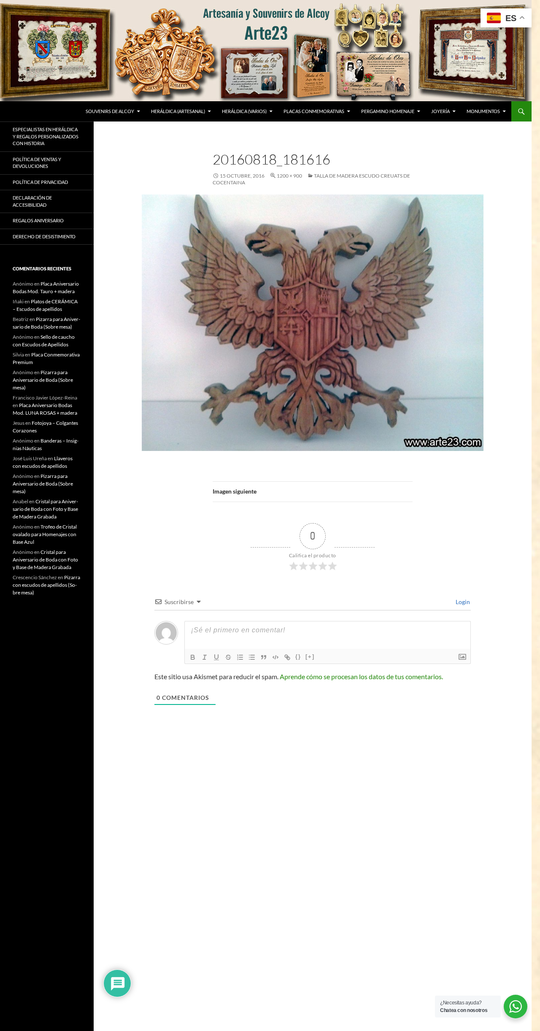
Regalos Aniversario (38, 220)
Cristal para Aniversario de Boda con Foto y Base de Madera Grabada (45, 509)
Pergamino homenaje (387, 111)
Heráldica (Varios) (244, 111)
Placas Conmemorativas (314, 111)
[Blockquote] (264, 657)
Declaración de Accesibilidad (32, 201)
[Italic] (205, 657)
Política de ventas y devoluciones (37, 163)
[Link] (287, 657)
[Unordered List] (252, 657)
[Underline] (216, 657)
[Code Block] (275, 657)
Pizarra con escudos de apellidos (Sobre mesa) (46, 585)
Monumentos (483, 111)
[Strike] (228, 657)
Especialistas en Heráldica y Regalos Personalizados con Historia (45, 136)
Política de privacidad (40, 182)
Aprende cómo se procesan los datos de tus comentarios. (361, 676)
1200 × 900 (289, 176)
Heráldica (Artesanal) (178, 111)
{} (298, 656)
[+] (310, 656)
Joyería (440, 111)
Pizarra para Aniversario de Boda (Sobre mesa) (43, 380)
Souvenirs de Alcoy (110, 111)
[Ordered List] (240, 657)
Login (462, 601)
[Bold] (193, 657)
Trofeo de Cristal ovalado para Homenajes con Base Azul (45, 534)
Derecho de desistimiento (44, 236)
